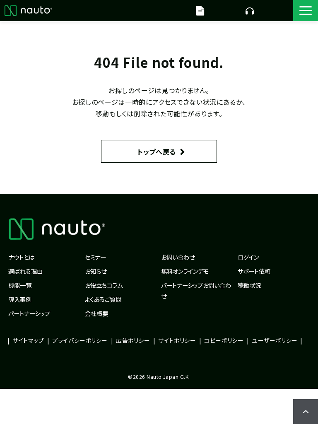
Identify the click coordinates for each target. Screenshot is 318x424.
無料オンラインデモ (249, 10)
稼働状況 (249, 285)
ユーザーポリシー (274, 340)
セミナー (95, 257)
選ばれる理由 (25, 271)
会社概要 (96, 313)
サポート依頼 (254, 271)
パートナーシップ (29, 313)
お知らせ (95, 271)
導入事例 (19, 299)
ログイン (248, 257)
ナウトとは (21, 257)
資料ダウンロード (201, 10)
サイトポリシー (177, 340)
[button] (305, 10)
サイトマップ (28, 340)
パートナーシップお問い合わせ (196, 290)
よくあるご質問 (103, 299)
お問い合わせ (178, 257)
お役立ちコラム (104, 285)
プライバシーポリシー (80, 340)
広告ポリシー (133, 340)
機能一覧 (19, 285)
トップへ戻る (156, 152)
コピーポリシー (223, 340)
